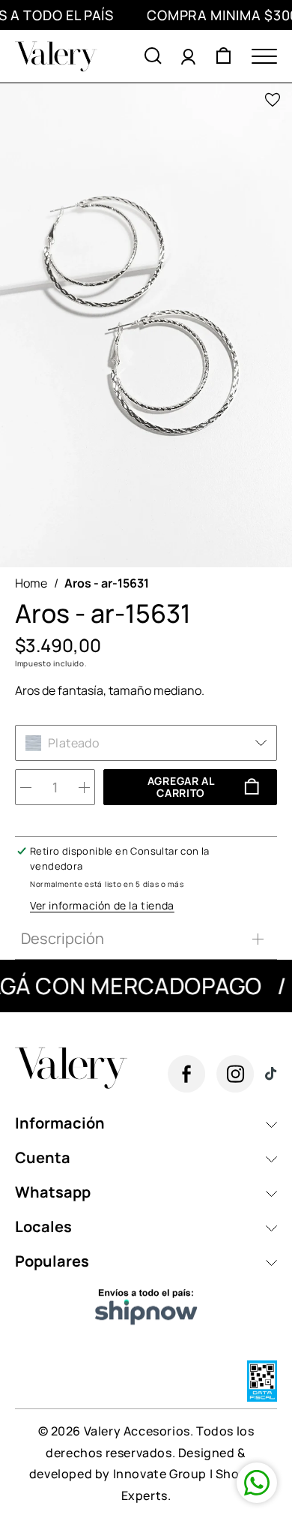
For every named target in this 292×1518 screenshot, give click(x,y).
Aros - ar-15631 (106, 583)
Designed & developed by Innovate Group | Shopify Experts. (146, 1474)
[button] (153, 56)
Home (31, 583)
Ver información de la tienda (102, 905)
